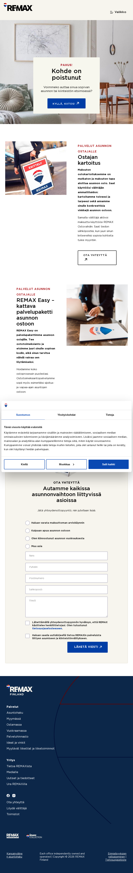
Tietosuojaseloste (115, 860)
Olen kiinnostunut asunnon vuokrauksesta (57, 538)
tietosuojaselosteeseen (47, 629)
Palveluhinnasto (17, 736)
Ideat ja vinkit (16, 743)
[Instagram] (13, 795)
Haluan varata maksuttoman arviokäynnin (57, 523)
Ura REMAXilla (17, 784)
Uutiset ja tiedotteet (21, 778)
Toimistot (13, 814)
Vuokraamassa (16, 731)
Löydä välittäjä (17, 808)
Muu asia (36, 546)
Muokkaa (64, 464)
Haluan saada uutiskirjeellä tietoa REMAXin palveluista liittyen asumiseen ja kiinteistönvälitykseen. (66, 637)
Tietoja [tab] (110, 414)
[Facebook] (8, 795)
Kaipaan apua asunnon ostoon (50, 531)
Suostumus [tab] (23, 414)
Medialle (12, 772)
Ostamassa (14, 725)
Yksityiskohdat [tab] (66, 414)
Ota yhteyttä (15, 802)
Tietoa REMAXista (19, 766)
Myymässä (14, 719)
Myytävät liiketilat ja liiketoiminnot (31, 748)
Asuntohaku (15, 713)
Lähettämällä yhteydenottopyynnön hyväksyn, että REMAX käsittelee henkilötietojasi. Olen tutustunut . (70, 625)
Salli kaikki (108, 464)
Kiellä (24, 464)
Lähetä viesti (86, 647)
